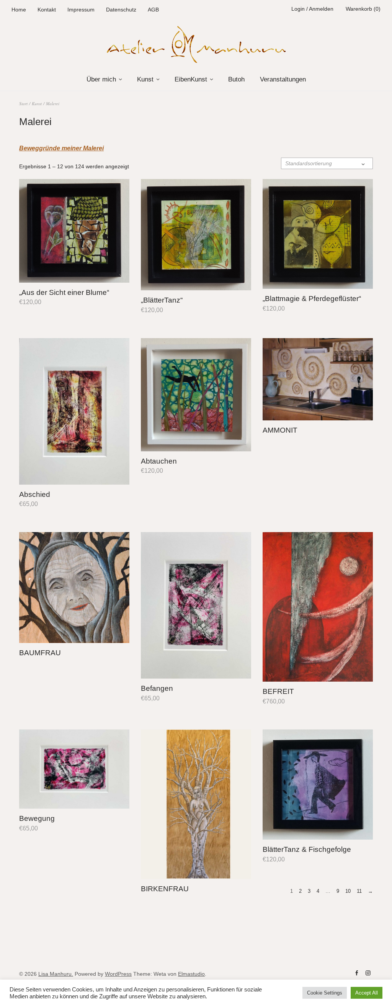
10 (348, 891)
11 (359, 891)
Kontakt (47, 10)
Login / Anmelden (312, 9)
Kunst (145, 79)
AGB (153, 10)
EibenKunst (191, 79)
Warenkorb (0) (363, 9)
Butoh (236, 79)
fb (356, 973)
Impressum (81, 10)
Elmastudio (191, 974)
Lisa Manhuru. (55, 974)
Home (18, 10)
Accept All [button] (366, 993)
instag (368, 973)
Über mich (101, 79)
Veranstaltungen (283, 79)
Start (23, 103)
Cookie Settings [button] (324, 993)
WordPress (118, 974)
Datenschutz (121, 10)
